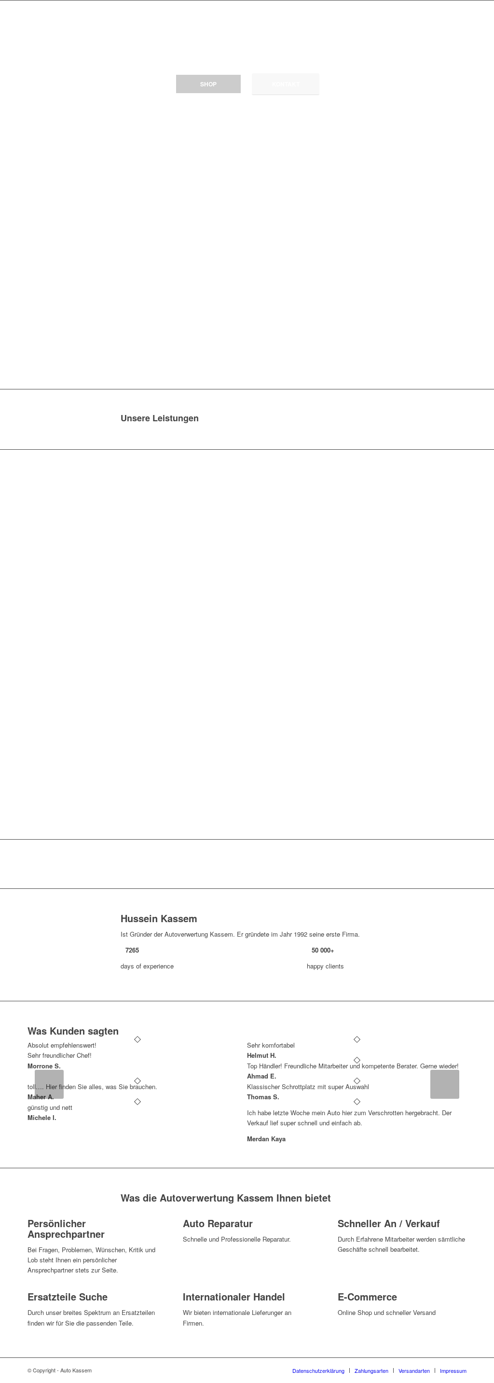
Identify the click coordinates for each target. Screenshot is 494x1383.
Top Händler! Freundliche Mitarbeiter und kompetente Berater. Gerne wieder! (353, 1065)
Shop (208, 84)
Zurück (49, 1084)
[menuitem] (318, 1370)
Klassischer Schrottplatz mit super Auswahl (308, 1086)
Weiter (444, 1084)
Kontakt (286, 84)
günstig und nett (49, 1107)
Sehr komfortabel (271, 1045)
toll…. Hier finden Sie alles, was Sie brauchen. (92, 1086)
